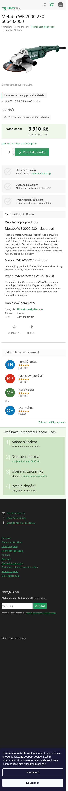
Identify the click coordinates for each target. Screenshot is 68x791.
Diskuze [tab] (30, 214)
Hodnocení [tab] (18, 214)
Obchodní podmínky (12, 563)
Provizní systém (10, 571)
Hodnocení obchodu (12, 550)
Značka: (13, 30)
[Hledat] (45, 4)
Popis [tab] (7, 214)
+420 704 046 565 (16, 517)
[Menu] (60, 4)
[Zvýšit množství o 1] (13, 150)
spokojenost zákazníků (35, 476)
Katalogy (6, 559)
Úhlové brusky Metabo (30, 309)
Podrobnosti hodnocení (43, 26)
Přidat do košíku (34, 152)
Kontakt (6, 554)
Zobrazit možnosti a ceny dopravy (19, 143)
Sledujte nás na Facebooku (21, 522)
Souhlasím (32, 782)
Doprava (6, 538)
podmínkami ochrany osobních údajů (41, 613)
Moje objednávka (10, 575)
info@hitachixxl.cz (16, 513)
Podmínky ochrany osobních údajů (20, 567)
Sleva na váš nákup (12, 542)
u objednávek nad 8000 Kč (25, 461)
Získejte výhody (10, 546)
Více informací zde (35, 764)
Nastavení (33, 772)
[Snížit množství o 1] (13, 154)
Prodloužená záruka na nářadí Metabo (28, 117)
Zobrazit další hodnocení (51, 422)
